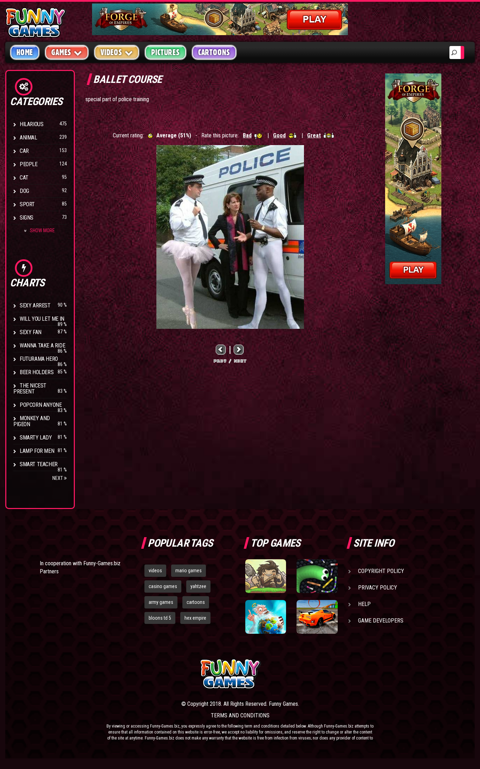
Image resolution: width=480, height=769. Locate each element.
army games (161, 602)
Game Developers (380, 620)
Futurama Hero (39, 359)
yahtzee (198, 586)
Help (364, 604)
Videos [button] (111, 52)
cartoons (196, 602)
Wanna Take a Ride (42, 345)
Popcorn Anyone (40, 405)
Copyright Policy (381, 571)
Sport (27, 204)
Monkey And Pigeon (31, 421)
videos (155, 570)
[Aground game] (265, 576)
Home (25, 52)
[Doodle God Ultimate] (265, 617)
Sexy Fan (30, 332)
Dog (24, 191)
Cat (24, 177)
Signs (26, 217)
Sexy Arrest (35, 305)
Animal (28, 137)
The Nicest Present (29, 388)
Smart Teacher (39, 464)
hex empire (195, 618)
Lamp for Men (37, 451)
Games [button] (61, 52)
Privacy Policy (377, 587)
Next (58, 478)
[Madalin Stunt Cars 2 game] (317, 617)
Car (24, 151)
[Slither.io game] (317, 576)
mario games (188, 570)
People (29, 164)
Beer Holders (36, 372)
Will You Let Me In (42, 318)
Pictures (165, 52)
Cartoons (214, 52)
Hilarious (31, 124)
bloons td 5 (160, 618)
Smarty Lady (36, 437)
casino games (163, 586)
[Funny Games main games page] (320, 674)
